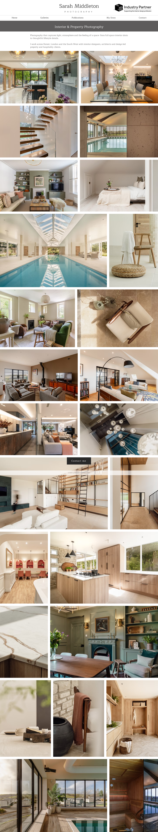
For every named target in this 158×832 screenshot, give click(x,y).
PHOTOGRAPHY (78, 12)
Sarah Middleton (79, 6)
